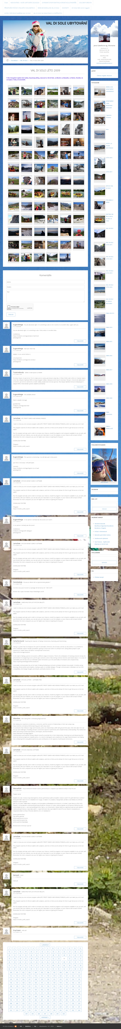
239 (54, 1010)
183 (79, 993)
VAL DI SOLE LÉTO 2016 (109, 286)
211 (29, 1003)
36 (42, 955)
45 (15, 958)
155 (54, 986)
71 (80, 962)
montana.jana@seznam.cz (104, 63)
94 (53, 969)
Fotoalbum (14, 60)
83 (69, 965)
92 (42, 969)
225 (42, 1007)
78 (42, 965)
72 (9, 965)
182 (73, 993)
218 (73, 1003)
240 (60, 1010)
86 (9, 969)
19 (25, 952)
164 (36, 989)
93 (47, 969)
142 (48, 983)
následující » (45, 1017)
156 (60, 986)
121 (67, 976)
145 (67, 983)
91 (36, 969)
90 (31, 969)
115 (29, 976)
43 (80, 955)
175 (29, 993)
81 (58, 965)
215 (54, 1003)
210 (23, 1003)
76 (31, 965)
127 (29, 979)
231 (79, 1007)
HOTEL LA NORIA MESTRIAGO (109, 146)
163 (29, 989)
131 (54, 979)
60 (20, 962)
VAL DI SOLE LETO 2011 (109, 244)
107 (54, 972)
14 (74, 948)
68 (64, 962)
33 (25, 955)
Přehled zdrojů (99, 577)
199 (29, 1000)
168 (60, 989)
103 (29, 972)
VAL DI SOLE (24, 60)
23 (47, 952)
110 (73, 972)
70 (75, 962)
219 (79, 1003)
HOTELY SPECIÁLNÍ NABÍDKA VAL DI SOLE (17, 13)
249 (57, 1014)
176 (36, 993)
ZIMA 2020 (109, 398)
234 (23, 1010)
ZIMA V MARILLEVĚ (109, 427)
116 (36, 976)
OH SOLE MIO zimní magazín (81, 8)
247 (45, 1014)
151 (29, 986)
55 (69, 958)
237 (42, 1010)
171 (79, 989)
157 (67, 986)
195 (79, 996)
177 (42, 993)
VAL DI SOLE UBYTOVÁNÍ (66, 23)
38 (53, 955)
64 (42, 962)
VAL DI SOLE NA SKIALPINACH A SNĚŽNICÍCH (47, 13)
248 (51, 1014)
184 (11, 996)
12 (63, 948)
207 (79, 1000)
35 (36, 955)
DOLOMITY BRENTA (85, 3)
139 (29, 983)
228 (60, 1007)
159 (79, 986)
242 (73, 1010)
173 (17, 993)
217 (67, 1003)
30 (9, 955)
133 (67, 979)
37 (47, 955)
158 (73, 986)
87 (15, 969)
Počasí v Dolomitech (101, 531)
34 (31, 955)
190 (48, 996)
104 (36, 972)
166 (48, 989)
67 (58, 962)
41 (69, 955)
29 (80, 952)
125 (17, 979)
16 (9, 952)
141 (42, 983)
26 (64, 952)
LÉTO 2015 (109, 157)
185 (17, 996)
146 (73, 983)
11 (58, 948)
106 (48, 972)
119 (54, 976)
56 (75, 958)
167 (54, 989)
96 (64, 969)
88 (20, 969)
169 (67, 989)
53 (59, 958)
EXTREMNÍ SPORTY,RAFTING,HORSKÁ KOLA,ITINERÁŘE (59, 3)
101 (17, 972)
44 (9, 958)
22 (42, 952)
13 (69, 948)
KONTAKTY (65, 8)
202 (48, 1000)
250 (64, 1014)
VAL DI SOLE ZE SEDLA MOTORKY (109, 301)
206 (73, 1000)
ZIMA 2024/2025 (109, 413)
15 (80, 948)
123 (79, 976)
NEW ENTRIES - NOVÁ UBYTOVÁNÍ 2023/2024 (25, 3)
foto (107, 129)
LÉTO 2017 (109, 172)
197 (17, 1000)
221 (17, 1007)
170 (73, 989)
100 (11, 972)
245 (33, 1014)
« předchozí (45, 945)
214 (48, 1003)
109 (67, 972)
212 (36, 1003)
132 (60, 979)
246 (39, 1014)
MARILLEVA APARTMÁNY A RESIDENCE (110, 89)
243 (79, 1010)
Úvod (6, 3)
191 (54, 996)
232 (11, 1010)
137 (17, 983)
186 (23, 996)
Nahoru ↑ (59, 1026)
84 (75, 965)
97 (69, 969)
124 (11, 979)
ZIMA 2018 (109, 384)
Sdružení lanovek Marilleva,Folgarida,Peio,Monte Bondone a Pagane (104, 526)
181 (67, 993)
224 (36, 1007)
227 (54, 1007)
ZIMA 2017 (109, 370)
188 (36, 996)
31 (15, 955)
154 (48, 986)
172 (11, 993)
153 (42, 986)
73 (15, 965)
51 (48, 958)
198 (23, 1000)
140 (36, 983)
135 (79, 979)
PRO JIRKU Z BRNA (109, 201)
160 (11, 989)
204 (60, 1000)
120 (60, 976)
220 (11, 1007)
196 (11, 1000)
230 (73, 1007)
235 (29, 1010)
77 (36, 965)
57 (80, 958)
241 (67, 1010)
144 (60, 983)
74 (20, 965)
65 (47, 962)
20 (31, 952)
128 (36, 979)
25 (58, 952)
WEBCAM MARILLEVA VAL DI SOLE (48, 8)
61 (25, 962)
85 (80, 965)
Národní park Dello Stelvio (103, 535)
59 (15, 962)
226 (48, 1007)
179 (54, 993)
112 (11, 976)
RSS (21, 1026)
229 (67, 1007)
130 (48, 979)
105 (42, 972)
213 (42, 1003)
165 (42, 989)
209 (17, 1003)
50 (42, 958)
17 (15, 952)
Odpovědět (80, 341)
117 (42, 976)
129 (42, 979)
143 (54, 983)
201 (42, 1000)
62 (31, 962)
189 (42, 996)
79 (47, 965)
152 (36, 986)
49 (37, 958)
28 (75, 952)
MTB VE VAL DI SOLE (109, 187)
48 (31, 958)
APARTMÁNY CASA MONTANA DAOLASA (109, 104)
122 (73, 976)
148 (11, 986)
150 (23, 986)
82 (64, 965)
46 (20, 958)
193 (67, 996)
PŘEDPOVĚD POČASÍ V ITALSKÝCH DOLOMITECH (19, 8)
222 (23, 1007)
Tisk (35, 1026)
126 (23, 979)
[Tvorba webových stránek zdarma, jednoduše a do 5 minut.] (15, 1026)
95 (58, 969)
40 (64, 955)
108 (60, 972)
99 (80, 969)
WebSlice (28, 1026)
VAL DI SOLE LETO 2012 (109, 258)
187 (29, 996)
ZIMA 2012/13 (110, 313)
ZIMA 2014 (109, 327)
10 (53, 948)
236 (36, 1010)
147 (79, 983)
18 (20, 952)
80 (53, 965)
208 (11, 1003)
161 (17, 989)
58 (9, 962)
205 (67, 1000)
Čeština (99, 75)
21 (36, 952)
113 (17, 976)
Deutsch (109, 75)
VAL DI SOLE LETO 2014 (109, 272)
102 (23, 972)
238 (48, 1010)
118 (48, 976)
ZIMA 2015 (109, 341)
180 (60, 993)
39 (58, 955)
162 (23, 989)
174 (23, 993)
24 (53, 952)
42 (75, 955)
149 (17, 986)
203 (54, 1000)
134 (73, 979)
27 (69, 952)
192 (60, 996)
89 (25, 969)
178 (48, 993)
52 (53, 958)
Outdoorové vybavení (101, 538)
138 (23, 983)
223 (29, 1007)
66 (53, 962)
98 (75, 969)
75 (25, 965)
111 (79, 972)
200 (36, 1000)
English (104, 75)
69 (69, 962)
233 (17, 1010)
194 (73, 996)
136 (11, 983)
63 (36, 962)
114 (23, 976)
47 (26, 958)
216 (60, 1003)
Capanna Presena (108, 116)
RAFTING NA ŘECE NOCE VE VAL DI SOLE (109, 217)
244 (26, 1014)
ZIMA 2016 (109, 355)
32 (20, 955)
